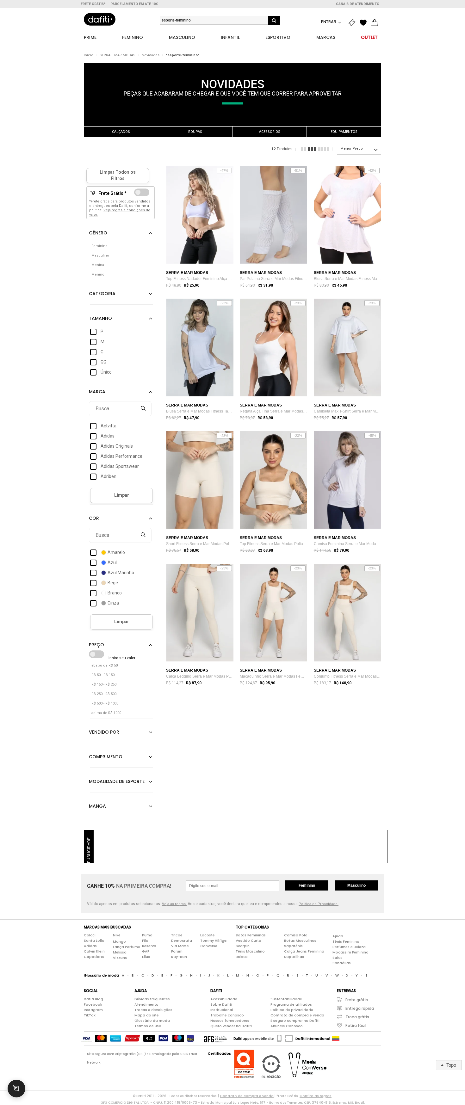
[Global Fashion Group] (215, 1038)
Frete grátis (356, 1000)
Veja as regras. (174, 904)
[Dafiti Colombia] (335, 1038)
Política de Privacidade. (318, 904)
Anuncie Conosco (286, 1026)
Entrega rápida (359, 1008)
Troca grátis (357, 1017)
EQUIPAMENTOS (344, 132)
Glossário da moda (152, 1020)
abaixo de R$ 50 (104, 665)
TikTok (90, 1015)
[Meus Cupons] (353, 23)
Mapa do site (146, 1015)
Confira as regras (316, 1095)
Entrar (329, 21)
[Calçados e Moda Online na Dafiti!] (99, 19)
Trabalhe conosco (227, 1015)
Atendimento (146, 1004)
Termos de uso (147, 1026)
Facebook (93, 1004)
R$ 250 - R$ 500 (103, 694)
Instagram (93, 1010)
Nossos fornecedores (229, 1020)
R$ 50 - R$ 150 (103, 675)
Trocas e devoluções (153, 1010)
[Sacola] (376, 23)
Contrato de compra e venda (297, 1015)
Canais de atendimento (357, 4)
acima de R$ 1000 (106, 713)
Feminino (307, 885)
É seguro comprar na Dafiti (294, 1020)
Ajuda (337, 936)
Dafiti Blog (93, 999)
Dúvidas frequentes (152, 999)
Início (88, 55)
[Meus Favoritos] (365, 23)
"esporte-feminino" (182, 55)
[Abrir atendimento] (16, 1088)
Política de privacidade (291, 1010)
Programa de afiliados (291, 1004)
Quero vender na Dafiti (231, 1026)
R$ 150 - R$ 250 (103, 684)
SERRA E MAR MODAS (117, 55)
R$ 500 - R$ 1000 (104, 703)
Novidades (150, 55)
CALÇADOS (121, 132)
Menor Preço (351, 148)
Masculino (356, 885)
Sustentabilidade (286, 999)
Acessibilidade (223, 999)
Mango (119, 941)
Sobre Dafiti (221, 1004)
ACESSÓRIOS (269, 132)
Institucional (221, 1010)
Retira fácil (355, 1025)
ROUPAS (195, 132)
